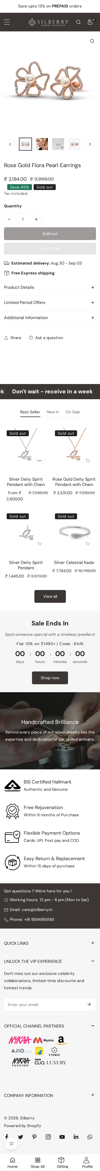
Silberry (27, 1118)
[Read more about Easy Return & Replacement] (12, 862)
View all (50, 596)
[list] (50, 83)
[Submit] (89, 1004)
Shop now (50, 678)
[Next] (89, 144)
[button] (90, 22)
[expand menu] (7, 22)
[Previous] (10, 144)
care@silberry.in (37, 909)
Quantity (13, 206)
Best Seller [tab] (30, 412)
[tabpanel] (50, 514)
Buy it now (50, 248)
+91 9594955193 (39, 919)
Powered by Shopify (22, 1125)
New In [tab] (53, 412)
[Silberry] (49, 22)
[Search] (78, 22)
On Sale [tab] (73, 412)
